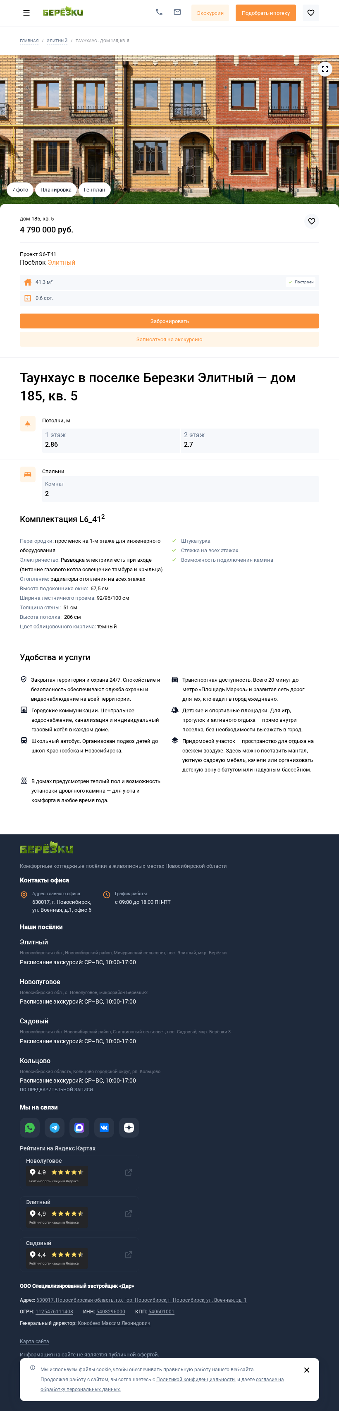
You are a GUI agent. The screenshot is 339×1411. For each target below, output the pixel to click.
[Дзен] (129, 1128)
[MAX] (79, 1128)
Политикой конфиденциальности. (196, 1379)
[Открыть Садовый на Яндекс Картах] (128, 1254)
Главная (29, 40)
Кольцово (35, 1061)
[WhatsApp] (30, 1128)
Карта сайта (34, 1341)
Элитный (57, 40)
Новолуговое (40, 982)
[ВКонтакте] (104, 1128)
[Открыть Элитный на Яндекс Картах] (128, 1213)
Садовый (34, 1021)
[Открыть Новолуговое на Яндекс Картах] (128, 1172)
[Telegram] (54, 1128)
